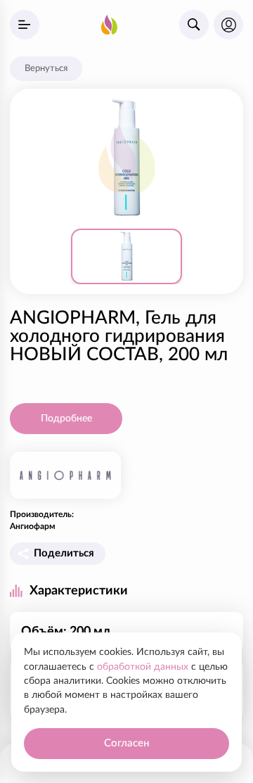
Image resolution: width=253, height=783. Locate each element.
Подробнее (66, 419)
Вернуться (46, 68)
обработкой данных (142, 667)
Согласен (126, 743)
